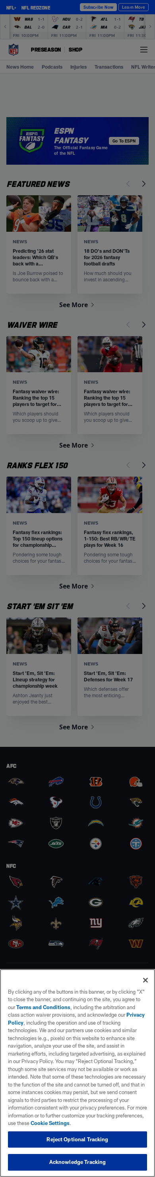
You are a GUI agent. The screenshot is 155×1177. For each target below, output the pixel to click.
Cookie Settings (50, 1123)
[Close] (145, 980)
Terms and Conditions (43, 1007)
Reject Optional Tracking (77, 1139)
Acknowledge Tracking (77, 1162)
